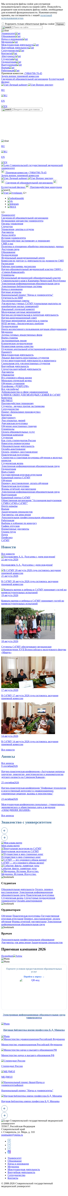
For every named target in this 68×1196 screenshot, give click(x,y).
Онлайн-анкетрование (13, 449)
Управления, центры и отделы (17, 229)
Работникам (7, 70)
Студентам (7, 59)
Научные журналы (11, 292)
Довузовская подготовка (14, 423)
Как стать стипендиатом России (18, 440)
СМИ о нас (7, 243)
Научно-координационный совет (19, 317)
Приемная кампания (12, 434)
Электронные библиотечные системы (21, 286)
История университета (13, 238)
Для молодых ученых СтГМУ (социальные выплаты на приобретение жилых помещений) (31, 305)
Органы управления (12, 223)
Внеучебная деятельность (15, 47)
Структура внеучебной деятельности (21, 369)
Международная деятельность (17, 44)
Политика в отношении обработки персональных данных (32, 246)
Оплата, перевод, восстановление (19, 452)
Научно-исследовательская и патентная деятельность (30, 315)
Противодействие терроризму (17, 403)
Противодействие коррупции (46, 187)
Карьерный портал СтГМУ (15, 477)
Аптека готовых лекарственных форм (21, 335)
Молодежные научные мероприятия (20, 312)
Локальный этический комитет (18, 309)
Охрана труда (8, 531)
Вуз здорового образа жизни (16, 377)
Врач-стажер (8, 471)
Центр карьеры (9, 506)
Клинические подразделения (16, 343)
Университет (8, 33)
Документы (7, 232)
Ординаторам (8, 62)
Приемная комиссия (16, 172)
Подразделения (9, 255)
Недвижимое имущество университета (22, 220)
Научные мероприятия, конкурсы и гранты (24, 320)
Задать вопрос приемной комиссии (20, 76)
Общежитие (7, 374)
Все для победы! (10, 389)
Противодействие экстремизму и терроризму (25, 240)
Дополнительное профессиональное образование (27, 517)
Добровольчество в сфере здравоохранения (24, 392)
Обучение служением (13, 383)
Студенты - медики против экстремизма (23, 406)
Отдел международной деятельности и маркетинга (28, 360)
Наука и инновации (12, 39)
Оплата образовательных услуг (18, 432)
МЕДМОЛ (6, 400)
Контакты (6, 53)
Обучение (6, 480)
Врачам (5, 67)
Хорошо (60, 24)
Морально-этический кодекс (16, 380)
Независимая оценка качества (17, 346)
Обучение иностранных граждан (19, 426)
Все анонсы (7, 763)
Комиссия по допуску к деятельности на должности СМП (32, 260)
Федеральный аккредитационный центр (23, 257)
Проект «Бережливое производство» (21, 412)
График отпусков (10, 526)
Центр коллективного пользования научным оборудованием (34, 329)
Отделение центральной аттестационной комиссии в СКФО (33, 349)
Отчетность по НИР (12, 297)
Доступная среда (10, 249)
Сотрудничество (10, 50)
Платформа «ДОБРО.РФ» (15, 386)
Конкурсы (6, 397)
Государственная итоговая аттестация (21, 474)
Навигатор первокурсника (15, 443)
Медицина (7, 42)
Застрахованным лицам (14, 340)
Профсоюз (6, 537)
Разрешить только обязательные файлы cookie (29, 24)
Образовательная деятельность (17, 446)
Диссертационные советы (15, 300)
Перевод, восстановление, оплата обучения (24, 483)
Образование (8, 36)
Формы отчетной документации (29, 921)
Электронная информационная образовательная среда (30, 283)
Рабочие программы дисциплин (18, 266)
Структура (7, 226)
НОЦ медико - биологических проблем (22, 323)
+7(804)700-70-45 (33, 73)
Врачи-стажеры (9, 337)
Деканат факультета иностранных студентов (25, 357)
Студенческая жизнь (12, 463)
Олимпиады (7, 275)
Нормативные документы (15, 529)
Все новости (8, 553)
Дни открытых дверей (13, 420)
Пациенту (6, 352)
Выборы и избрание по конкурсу (19, 523)
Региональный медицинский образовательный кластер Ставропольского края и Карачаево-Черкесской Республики (33, 279)
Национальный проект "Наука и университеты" (27, 295)
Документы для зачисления (16, 514)
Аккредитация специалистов (17, 511)
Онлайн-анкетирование (29, 900)
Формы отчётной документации (18, 489)
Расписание (7, 263)
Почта (4, 534)
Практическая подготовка (15, 454)
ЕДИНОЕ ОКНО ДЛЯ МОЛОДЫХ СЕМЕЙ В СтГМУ (31, 394)
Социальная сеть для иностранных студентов (25, 363)
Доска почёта (8, 235)
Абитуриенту (8, 56)
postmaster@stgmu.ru (12, 1135)
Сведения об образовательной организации (24, 79)
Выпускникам (9, 64)
